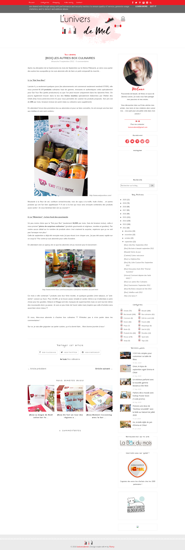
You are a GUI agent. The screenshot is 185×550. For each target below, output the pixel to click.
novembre (128, 235)
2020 (124, 200)
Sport (143, 337)
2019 (124, 203)
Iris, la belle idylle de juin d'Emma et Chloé (142, 423)
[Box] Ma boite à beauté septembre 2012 (139, 248)
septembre (128, 242)
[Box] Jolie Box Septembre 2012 (136, 245)
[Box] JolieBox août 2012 (133, 292)
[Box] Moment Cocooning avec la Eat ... (99, 416)
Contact (79, 3)
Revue (126, 337)
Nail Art (144, 329)
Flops (125, 326)
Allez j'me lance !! (130, 296)
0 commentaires (82, 61)
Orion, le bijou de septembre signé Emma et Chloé (143, 369)
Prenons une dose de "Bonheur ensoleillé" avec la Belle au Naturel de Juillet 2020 (144, 410)
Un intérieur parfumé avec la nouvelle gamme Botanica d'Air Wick (143, 382)
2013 (124, 224)
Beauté (144, 311)
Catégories (45, 3)
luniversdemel (82, 547)
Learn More (141, 6)
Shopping (56, 3)
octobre (127, 238)
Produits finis (128, 333)
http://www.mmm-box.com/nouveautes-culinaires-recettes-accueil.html (70, 290)
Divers (126, 322)
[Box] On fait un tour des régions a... (70, 416)
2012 (124, 228)
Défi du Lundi (146, 318)
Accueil (32, 3)
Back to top (150, 538)
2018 (124, 207)
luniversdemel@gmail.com (137, 127)
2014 (124, 221)
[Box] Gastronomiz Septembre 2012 (137, 285)
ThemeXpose (32, 537)
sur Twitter (70, 352)
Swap (126, 341)
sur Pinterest (92, 352)
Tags (143, 341)
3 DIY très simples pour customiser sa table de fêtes (142, 356)
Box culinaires (70, 54)
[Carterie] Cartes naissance (134, 255)
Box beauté (128, 314)
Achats (126, 311)
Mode (126, 329)
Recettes (145, 333)
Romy (111, 547)
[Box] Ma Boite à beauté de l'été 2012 (138, 289)
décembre (128, 231)
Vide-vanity (68, 3)
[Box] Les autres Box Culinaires (135, 282)
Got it (153, 6)
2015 (124, 217)
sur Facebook (49, 352)
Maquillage (145, 326)
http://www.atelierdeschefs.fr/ (44, 99)
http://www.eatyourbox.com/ (100, 195)
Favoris (144, 322)
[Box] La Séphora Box (132, 259)
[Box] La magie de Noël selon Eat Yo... (41, 416)
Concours (127, 318)
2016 (124, 214)
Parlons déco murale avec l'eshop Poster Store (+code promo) (143, 396)
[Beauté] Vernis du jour (132, 252)
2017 (124, 210)
